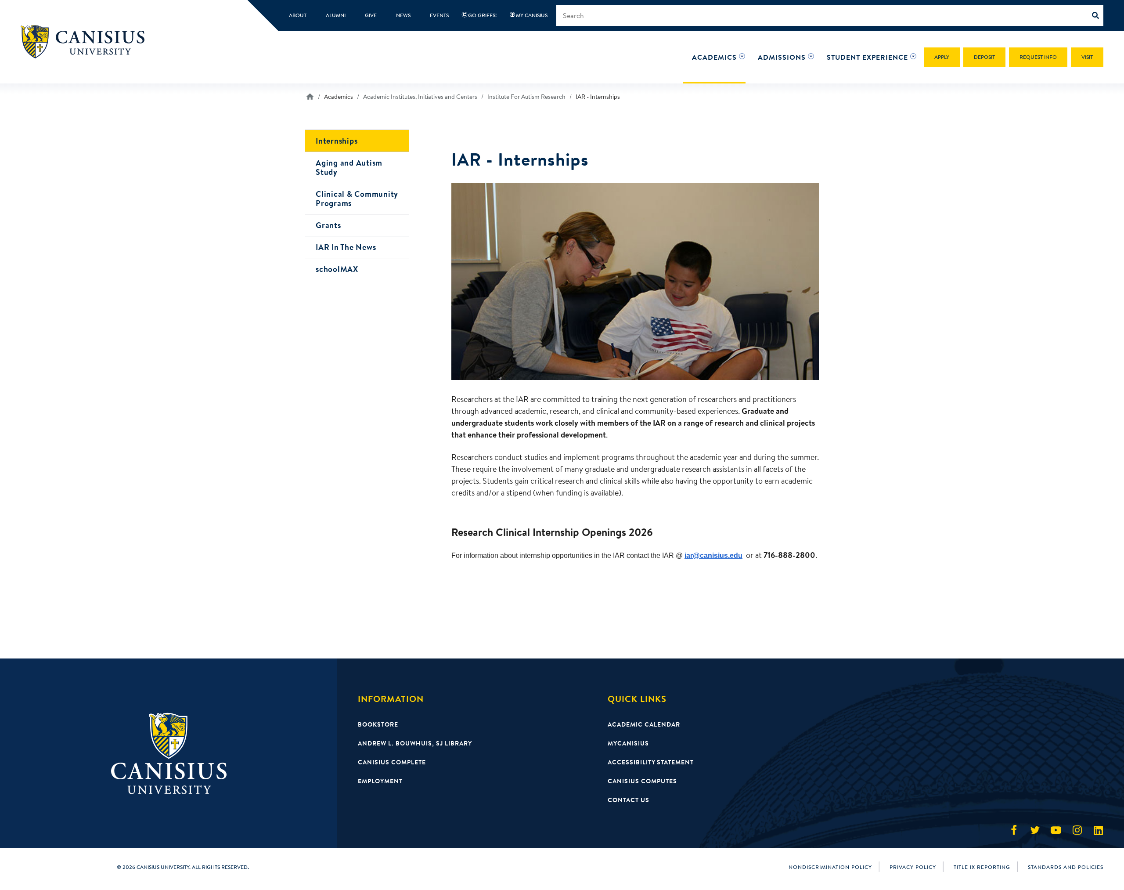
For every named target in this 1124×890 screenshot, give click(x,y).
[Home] (86, 41)
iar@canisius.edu (713, 555)
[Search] (1097, 15)
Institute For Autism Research (526, 97)
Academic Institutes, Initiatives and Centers (420, 97)
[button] (714, 57)
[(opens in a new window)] (1014, 830)
